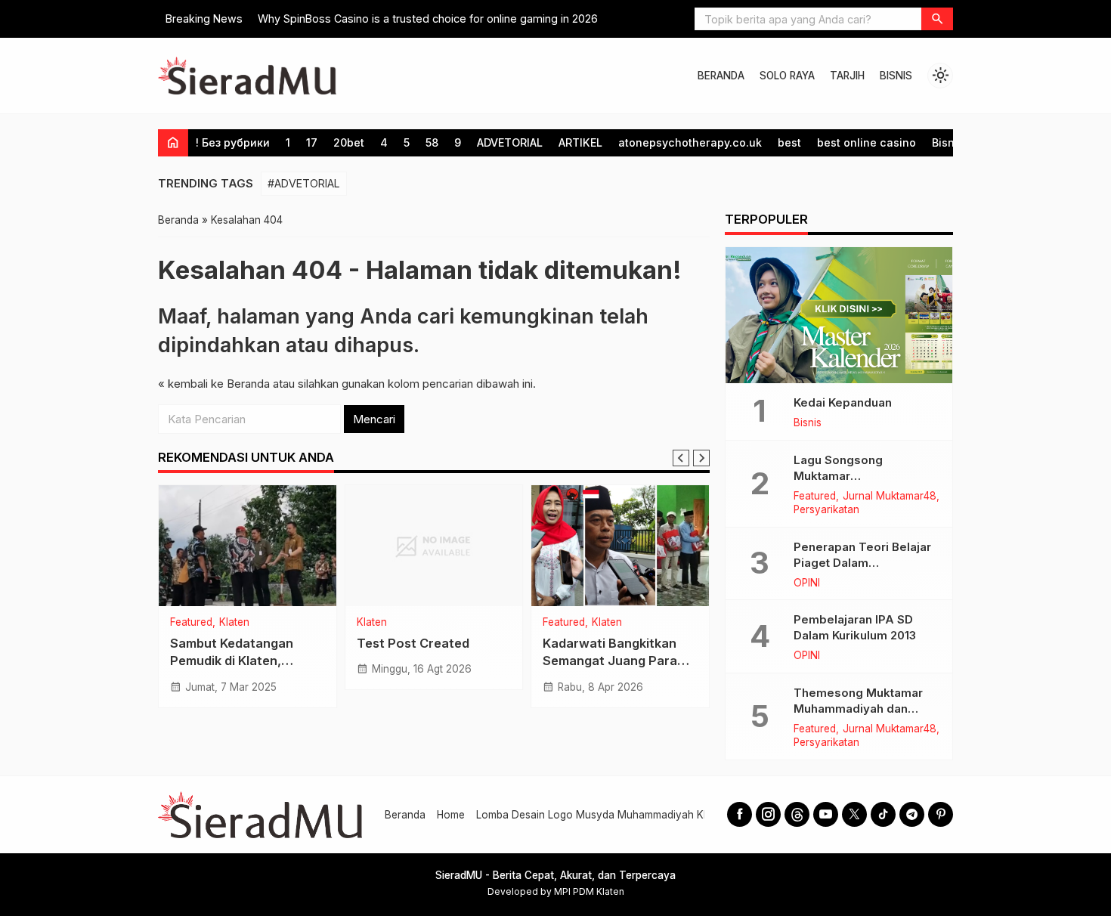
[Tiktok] (883, 814)
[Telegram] (911, 814)
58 (432, 142)
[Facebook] (739, 814)
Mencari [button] (374, 419)
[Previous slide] (681, 458)
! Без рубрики (233, 142)
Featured (191, 622)
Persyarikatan (826, 510)
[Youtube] (825, 814)
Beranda (405, 815)
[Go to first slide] (701, 458)
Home (451, 815)
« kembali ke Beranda (214, 383)
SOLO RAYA (787, 76)
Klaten (234, 622)
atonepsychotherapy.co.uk (690, 142)
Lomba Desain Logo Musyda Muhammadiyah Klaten (601, 815)
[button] (937, 19)
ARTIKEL (580, 142)
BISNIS (896, 76)
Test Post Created (413, 643)
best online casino (866, 142)
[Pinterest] (940, 814)
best (789, 142)
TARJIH (847, 76)
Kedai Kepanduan (843, 402)
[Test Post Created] (434, 545)
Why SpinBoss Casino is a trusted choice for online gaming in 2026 (428, 18)
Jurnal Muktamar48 (889, 496)
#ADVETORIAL (304, 183)
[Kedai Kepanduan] (839, 315)
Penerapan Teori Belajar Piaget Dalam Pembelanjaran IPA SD (862, 563)
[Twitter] (854, 814)
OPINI (807, 583)
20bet (348, 142)
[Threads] (797, 814)
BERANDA (721, 76)
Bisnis (948, 142)
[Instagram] (768, 814)
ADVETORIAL (510, 142)
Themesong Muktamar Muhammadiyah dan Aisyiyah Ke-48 (858, 708)
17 (311, 142)
